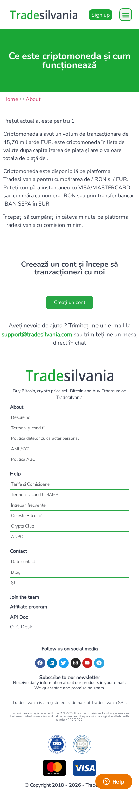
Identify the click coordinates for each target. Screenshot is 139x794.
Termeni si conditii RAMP (34, 495)
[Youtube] (87, 663)
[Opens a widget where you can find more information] (113, 782)
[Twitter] (64, 663)
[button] (125, 14)
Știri (15, 583)
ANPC (17, 537)
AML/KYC (20, 449)
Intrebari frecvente (28, 505)
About (33, 99)
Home (10, 99)
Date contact (23, 562)
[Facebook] (40, 663)
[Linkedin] (52, 663)
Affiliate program (28, 606)
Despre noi (21, 417)
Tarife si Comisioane (30, 484)
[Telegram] (99, 663)
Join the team (24, 597)
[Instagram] (76, 663)
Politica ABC (23, 459)
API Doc (19, 617)
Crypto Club (22, 526)
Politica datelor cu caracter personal (45, 438)
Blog (15, 572)
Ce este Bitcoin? (26, 516)
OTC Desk (21, 626)
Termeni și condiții (28, 428)
